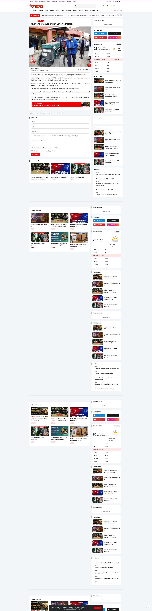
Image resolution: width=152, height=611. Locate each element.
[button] (103, 6)
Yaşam (75, 10)
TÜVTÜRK (58, 113)
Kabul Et (98, 608)
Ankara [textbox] (118, 6)
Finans (48, 1)
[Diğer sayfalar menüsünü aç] (121, 10)
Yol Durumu (54, 1)
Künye (36, 1)
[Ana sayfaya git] (30, 10)
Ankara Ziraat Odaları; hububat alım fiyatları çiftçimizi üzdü (108, 184)
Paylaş (86, 69)
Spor (57, 10)
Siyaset (52, 10)
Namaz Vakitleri (62, 1)
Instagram (116, 37)
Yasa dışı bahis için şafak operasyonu (106, 194)
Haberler (33, 20)
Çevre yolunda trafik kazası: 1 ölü (105, 15)
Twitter (115, 33)
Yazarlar (31, 1)
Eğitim (46, 10)
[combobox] (121, 6)
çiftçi (32, 113)
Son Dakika (40, 20)
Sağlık (62, 10)
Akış (116, 10)
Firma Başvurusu (90, 10)
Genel (34, 10)
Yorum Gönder (35, 154)
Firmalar (74, 1)
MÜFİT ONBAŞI (35, 69)
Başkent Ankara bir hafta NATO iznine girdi (48, 15)
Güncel (41, 10)
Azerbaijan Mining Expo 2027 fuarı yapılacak (78, 15)
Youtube (101, 37)
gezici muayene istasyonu (45, 113)
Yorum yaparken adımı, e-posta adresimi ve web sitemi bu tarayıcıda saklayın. (55, 136)
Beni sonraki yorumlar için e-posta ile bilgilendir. (46, 148)
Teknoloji (68, 10)
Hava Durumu (42, 1)
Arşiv (98, 10)
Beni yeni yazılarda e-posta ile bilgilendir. (44, 151)
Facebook (101, 33)
